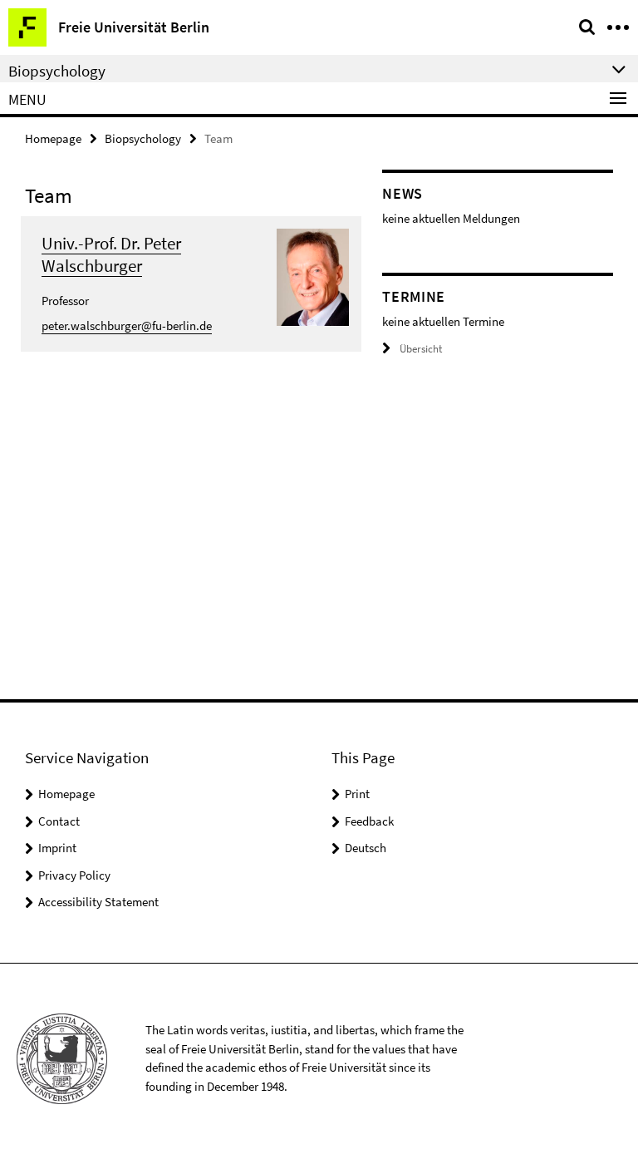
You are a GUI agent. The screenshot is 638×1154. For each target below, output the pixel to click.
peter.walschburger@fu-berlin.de (127, 325)
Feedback (369, 821)
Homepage (53, 138)
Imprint (57, 848)
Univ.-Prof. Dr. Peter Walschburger (111, 254)
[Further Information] (313, 276)
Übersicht (421, 349)
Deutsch (365, 848)
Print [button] (357, 793)
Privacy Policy (74, 875)
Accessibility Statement (98, 902)
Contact (59, 821)
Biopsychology (143, 138)
